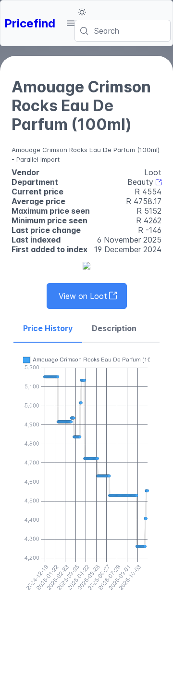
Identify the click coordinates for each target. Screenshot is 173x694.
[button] (70, 23)
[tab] (47, 329)
